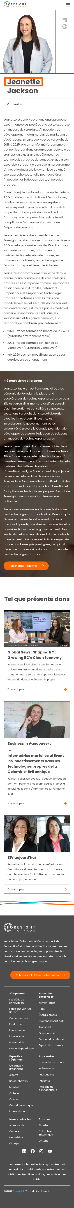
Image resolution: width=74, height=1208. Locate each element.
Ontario (14, 1093)
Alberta (13, 1075)
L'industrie (15, 1024)
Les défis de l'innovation (16, 1001)
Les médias (16, 1137)
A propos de (16, 1125)
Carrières (15, 1131)
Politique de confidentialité (48, 1088)
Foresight (18, 1191)
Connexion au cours (51, 1062)
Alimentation (47, 1003)
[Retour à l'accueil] (15, 5)
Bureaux (44, 1119)
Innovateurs (16, 1036)
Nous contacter (20, 1119)
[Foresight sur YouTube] (50, 1151)
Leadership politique (21, 1048)
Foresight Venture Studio (20, 1010)
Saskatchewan (18, 1081)
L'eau (42, 1009)
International (17, 1111)
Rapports (44, 1080)
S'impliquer (17, 993)
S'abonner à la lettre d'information (37, 975)
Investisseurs (17, 1030)
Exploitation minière (51, 1045)
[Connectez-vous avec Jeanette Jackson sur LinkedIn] (64, 20)
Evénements (47, 1068)
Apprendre (46, 1056)
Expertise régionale (16, 1058)
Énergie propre (48, 1015)
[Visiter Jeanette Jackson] (64, 26)
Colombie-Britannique (16, 1067)
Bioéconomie (47, 1033)
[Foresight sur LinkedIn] (24, 1151)
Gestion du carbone (51, 1039)
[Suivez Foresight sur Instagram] (41, 1151)
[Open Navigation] (68, 5)
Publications (46, 1074)
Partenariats (17, 1042)
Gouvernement (19, 1018)
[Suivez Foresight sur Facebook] (33, 1151)
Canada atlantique (21, 1105)
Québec (14, 1099)
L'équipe (14, 1143)
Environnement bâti (51, 1021)
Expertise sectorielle (46, 995)
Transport (45, 1027)
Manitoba (15, 1087)
